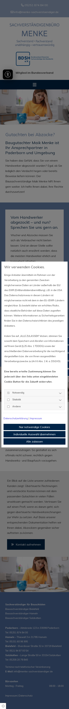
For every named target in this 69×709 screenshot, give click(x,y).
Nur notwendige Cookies (34, 427)
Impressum (36, 418)
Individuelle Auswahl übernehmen (34, 434)
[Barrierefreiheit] (8, 74)
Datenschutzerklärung (16, 418)
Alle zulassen (34, 441)
